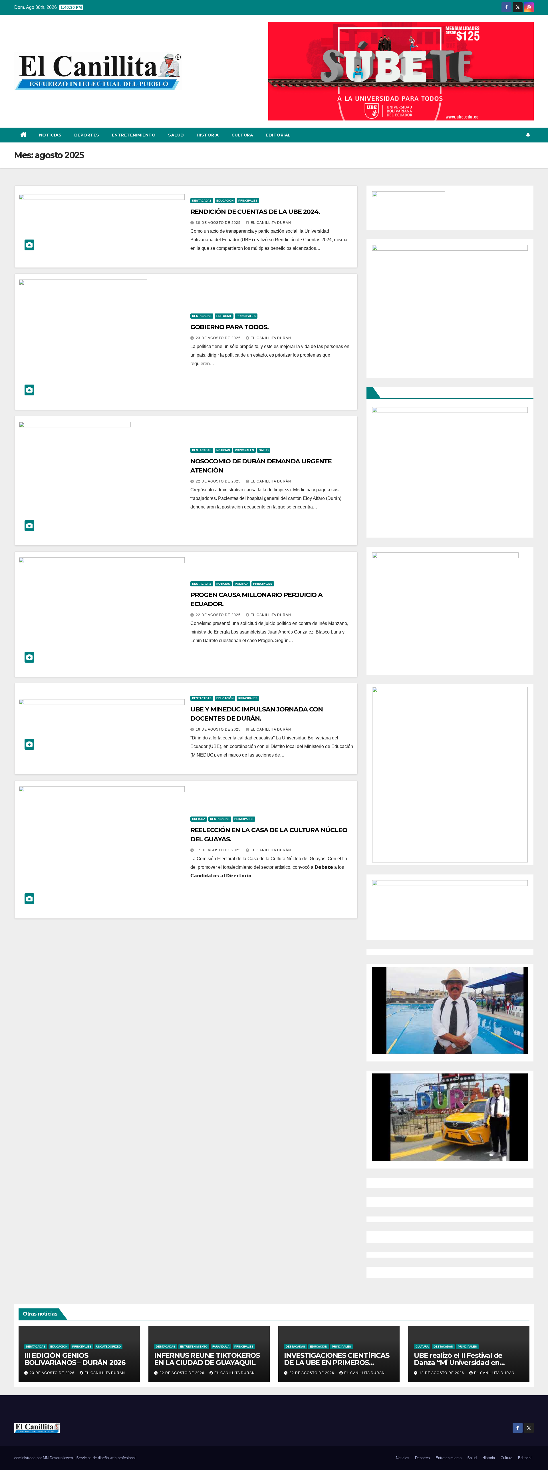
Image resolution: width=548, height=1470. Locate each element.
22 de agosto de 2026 (183, 1373)
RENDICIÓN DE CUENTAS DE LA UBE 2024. (255, 212)
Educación (224, 200)
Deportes (86, 135)
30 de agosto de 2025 (219, 223)
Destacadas (201, 200)
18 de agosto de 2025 (219, 729)
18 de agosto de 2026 (442, 1373)
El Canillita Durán (271, 223)
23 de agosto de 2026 (53, 1373)
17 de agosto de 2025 (219, 850)
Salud (176, 135)
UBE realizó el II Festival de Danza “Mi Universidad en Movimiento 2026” (458, 1362)
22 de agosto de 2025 (219, 481)
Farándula (220, 1346)
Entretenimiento (134, 135)
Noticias (50, 135)
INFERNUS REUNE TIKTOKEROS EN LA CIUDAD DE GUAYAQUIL (207, 1359)
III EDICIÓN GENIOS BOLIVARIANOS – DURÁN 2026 (74, 1359)
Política (241, 583)
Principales (247, 200)
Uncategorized (108, 1346)
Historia (208, 135)
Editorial (278, 135)
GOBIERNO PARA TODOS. (229, 327)
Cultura (242, 135)
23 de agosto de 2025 (219, 338)
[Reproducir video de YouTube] (450, 1010)
